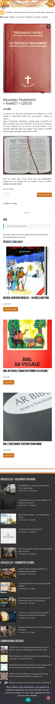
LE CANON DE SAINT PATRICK (30, 529)
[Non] (51, 693)
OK (28, 700)
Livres (12, 17)
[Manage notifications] (48, 698)
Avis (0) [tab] (26, 212)
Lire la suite (9, 382)
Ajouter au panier (44, 195)
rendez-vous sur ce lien (12, 184)
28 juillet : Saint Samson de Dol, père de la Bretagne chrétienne (30, 12)
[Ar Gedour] (27, 3)
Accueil (5, 17)
